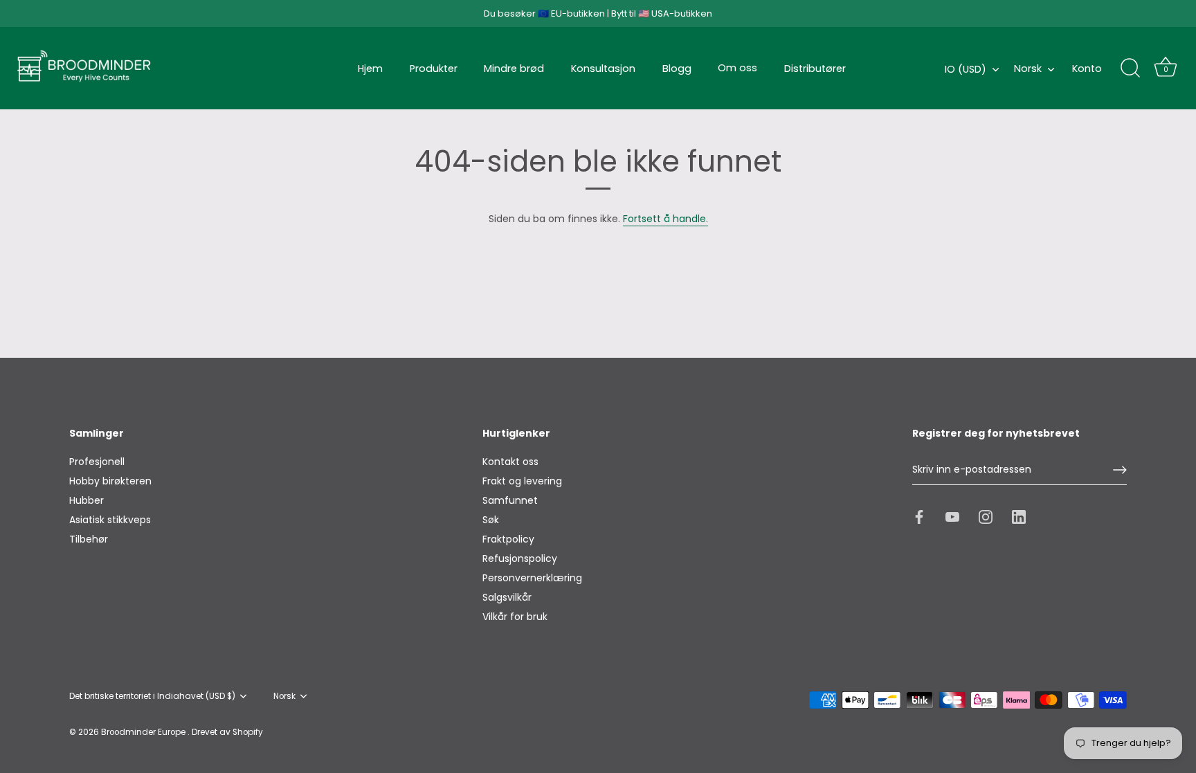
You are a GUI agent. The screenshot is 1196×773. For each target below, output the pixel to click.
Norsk (1028, 68)
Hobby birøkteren (110, 481)
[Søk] (1130, 68)
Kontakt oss (510, 462)
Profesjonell (97, 462)
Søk (490, 520)
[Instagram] (986, 516)
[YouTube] (952, 516)
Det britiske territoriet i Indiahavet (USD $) (152, 696)
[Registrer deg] (1120, 470)
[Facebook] (919, 516)
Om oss (737, 68)
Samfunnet (510, 500)
